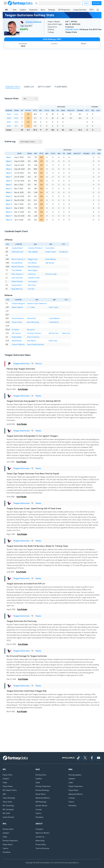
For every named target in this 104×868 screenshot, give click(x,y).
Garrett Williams (18, 344)
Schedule (39, 817)
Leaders (23, 10)
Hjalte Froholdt (17, 281)
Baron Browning (33, 322)
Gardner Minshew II (35, 248)
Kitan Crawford (33, 337)
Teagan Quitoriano (21, 364)
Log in (86, 3)
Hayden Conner (34, 278)
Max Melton (31, 341)
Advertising (40, 841)
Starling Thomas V (34, 333)
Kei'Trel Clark (54, 333)
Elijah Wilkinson (17, 289)
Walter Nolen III (17, 307)
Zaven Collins (17, 322)
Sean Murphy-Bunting (35, 344)
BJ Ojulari (15, 330)
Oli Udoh (31, 289)
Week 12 (9, 196)
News (43, 10)
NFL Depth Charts (10, 790)
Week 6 (9, 173)
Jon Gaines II (32, 281)
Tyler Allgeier (33, 252)
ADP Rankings (41, 802)
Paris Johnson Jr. (18, 274)
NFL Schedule (8, 809)
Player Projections (75, 786)
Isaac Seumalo (17, 278)
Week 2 (9, 161)
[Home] (20, 3)
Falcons (38, 364)
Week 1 (9, 157)
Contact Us (40, 837)
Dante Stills (31, 318)
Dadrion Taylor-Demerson (37, 303)
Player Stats (7, 775)
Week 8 (9, 181)
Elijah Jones (53, 341)
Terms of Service (42, 848)
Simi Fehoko (32, 263)
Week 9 (9, 185)
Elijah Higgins (33, 270)
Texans (38, 396)
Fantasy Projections (43, 786)
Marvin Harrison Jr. (19, 259)
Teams (38, 813)
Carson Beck (49, 248)
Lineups (39, 809)
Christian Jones (51, 274)
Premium (96, 3)
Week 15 (9, 208)
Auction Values (41, 806)
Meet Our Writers (42, 833)
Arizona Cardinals (33, 22)
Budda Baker (17, 337)
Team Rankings (9, 798)
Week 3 (9, 165)
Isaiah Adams (17, 285)
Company (39, 829)
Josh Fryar (32, 274)
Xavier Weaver (50, 259)
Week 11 (9, 192)
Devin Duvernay (33, 267)
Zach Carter (53, 307)
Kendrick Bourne (17, 267)
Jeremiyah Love (17, 252)
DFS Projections (64, 10)
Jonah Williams (54, 318)
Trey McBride (17, 270)
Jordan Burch (54, 322)
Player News (8, 786)
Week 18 (9, 220)
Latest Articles (8, 817)
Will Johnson (16, 333)
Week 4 (9, 169)
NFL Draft (6, 813)
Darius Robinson (18, 318)
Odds (5, 782)
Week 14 (9, 204)
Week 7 (9, 177)
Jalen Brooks (49, 263)
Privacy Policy (41, 844)
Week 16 (9, 212)
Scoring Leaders (74, 775)
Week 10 (9, 189)
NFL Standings (8, 806)
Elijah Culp (66, 333)
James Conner (50, 252)
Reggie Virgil (32, 259)
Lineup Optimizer (79, 10)
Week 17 (9, 216)
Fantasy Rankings (42, 790)
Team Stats (7, 802)
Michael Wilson (17, 263)
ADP (4, 794)
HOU (16, 114)
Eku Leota (30, 330)
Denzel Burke (16, 341)
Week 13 (9, 200)
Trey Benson (63, 252)
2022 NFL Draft (72, 29)
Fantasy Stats (41, 775)
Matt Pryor (32, 285)
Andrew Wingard (18, 303)
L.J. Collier (31, 307)
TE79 (23, 46)
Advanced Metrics (43, 798)
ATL (16, 126)
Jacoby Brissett (17, 248)
